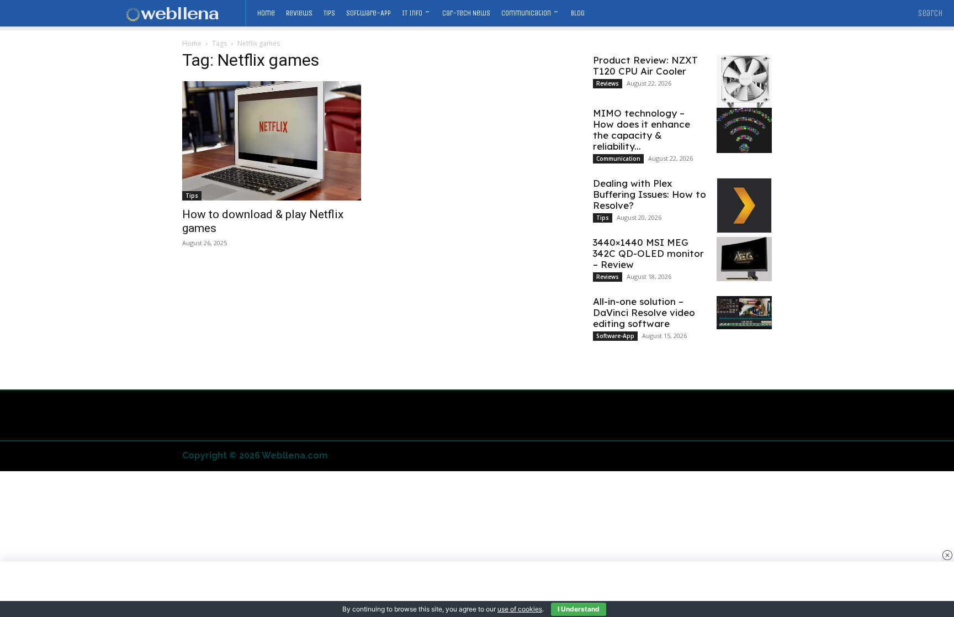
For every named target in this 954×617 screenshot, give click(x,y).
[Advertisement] (477, 589)
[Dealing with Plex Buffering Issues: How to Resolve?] (744, 205)
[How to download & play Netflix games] (271, 141)
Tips (192, 195)
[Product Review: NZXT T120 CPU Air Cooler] (744, 86)
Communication (618, 158)
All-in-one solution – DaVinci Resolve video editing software (644, 312)
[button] (930, 13)
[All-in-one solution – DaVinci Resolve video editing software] (744, 312)
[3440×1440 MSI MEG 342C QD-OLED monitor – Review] (744, 259)
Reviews (607, 83)
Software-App (615, 336)
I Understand (579, 609)
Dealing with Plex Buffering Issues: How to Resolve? (649, 194)
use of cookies (519, 609)
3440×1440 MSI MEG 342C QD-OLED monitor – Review (648, 253)
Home (192, 43)
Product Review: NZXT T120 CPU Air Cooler (645, 65)
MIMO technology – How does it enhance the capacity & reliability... (641, 129)
